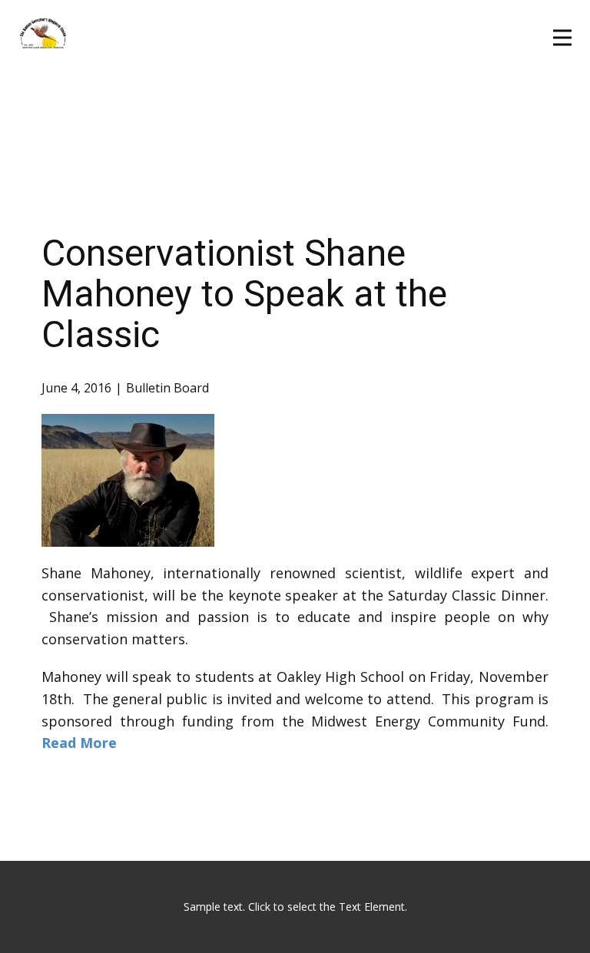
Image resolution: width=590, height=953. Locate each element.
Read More (79, 742)
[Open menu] (562, 37)
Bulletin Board (167, 387)
